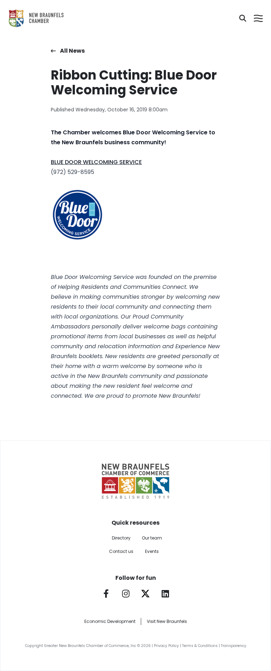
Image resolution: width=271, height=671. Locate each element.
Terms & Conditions (200, 645)
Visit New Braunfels (167, 621)
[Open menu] (258, 18)
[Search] (243, 18)
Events (152, 551)
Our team (152, 538)
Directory (121, 538)
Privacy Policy (166, 645)
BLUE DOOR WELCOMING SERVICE (96, 162)
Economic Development (110, 621)
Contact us (121, 551)
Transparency (233, 645)
